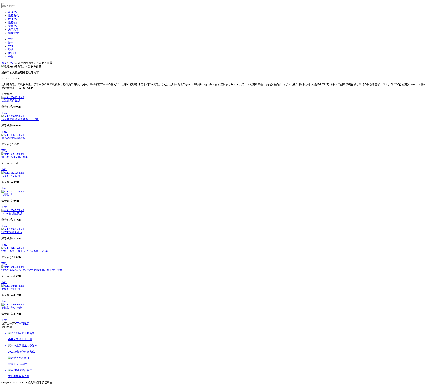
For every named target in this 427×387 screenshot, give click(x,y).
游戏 (10, 42)
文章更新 (13, 26)
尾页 (26, 323)
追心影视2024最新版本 (14, 157)
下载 (4, 112)
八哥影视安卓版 (10, 175)
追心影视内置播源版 (13, 138)
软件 (10, 46)
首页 (10, 39)
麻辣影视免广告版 (12, 307)
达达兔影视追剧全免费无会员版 (20, 119)
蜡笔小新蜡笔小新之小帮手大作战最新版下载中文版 (32, 270)
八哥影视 (6, 194)
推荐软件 (13, 22)
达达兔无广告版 (10, 100)
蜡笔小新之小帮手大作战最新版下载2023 (25, 251)
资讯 (10, 49)
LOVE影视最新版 (11, 213)
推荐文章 (13, 33)
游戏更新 (13, 12)
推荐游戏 (13, 15)
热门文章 (13, 29)
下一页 (20, 323)
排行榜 (12, 53)
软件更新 (13, 19)
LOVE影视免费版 (11, 232)
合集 (10, 56)
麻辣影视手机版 (10, 288)
